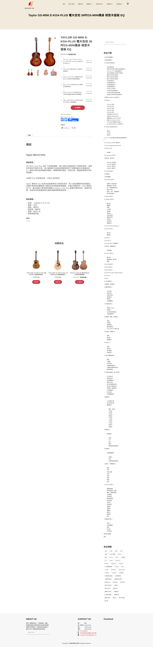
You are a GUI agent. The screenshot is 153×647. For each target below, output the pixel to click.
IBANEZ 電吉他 (111, 168)
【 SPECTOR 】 (108, 148)
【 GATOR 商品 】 (109, 484)
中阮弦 (110, 421)
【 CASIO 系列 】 (108, 228)
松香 (110, 459)
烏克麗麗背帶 (110, 394)
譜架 (108, 527)
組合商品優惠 (107, 534)
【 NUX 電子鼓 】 (108, 264)
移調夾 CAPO (110, 308)
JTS (106, 560)
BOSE (119, 554)
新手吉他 (115, 582)
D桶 (106, 557)
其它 (105, 536)
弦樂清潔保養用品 (113, 461)
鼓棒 (108, 359)
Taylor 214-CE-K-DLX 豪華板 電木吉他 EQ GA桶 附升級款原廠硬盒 (73, 78)
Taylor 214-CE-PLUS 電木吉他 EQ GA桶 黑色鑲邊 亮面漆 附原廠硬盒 (72, 93)
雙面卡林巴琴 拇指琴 (112, 75)
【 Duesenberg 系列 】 (110, 155)
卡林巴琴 (121, 572)
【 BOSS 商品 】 (108, 267)
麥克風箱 (109, 500)
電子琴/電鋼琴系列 (112, 384)
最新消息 (80, 4)
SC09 (122, 566)
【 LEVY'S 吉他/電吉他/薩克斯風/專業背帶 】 (115, 138)
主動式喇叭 (110, 215)
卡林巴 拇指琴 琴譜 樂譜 (113, 92)
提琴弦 (108, 299)
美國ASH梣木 (108, 591)
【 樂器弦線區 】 (108, 287)
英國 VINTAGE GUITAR (113, 120)
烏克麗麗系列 (110, 380)
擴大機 (108, 213)
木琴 (108, 470)
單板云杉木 (107, 582)
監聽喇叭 (109, 223)
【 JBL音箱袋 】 (108, 281)
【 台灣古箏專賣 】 (109, 57)
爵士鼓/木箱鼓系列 (112, 386)
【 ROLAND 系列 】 (109, 179)
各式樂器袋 (110, 390)
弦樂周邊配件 (110, 453)
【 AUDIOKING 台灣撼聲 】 (111, 243)
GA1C (116, 557)
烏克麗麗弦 (110, 301)
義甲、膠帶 (112, 409)
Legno (111, 560)
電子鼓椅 (109, 363)
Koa (70, 117)
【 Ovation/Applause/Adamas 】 (113, 145)
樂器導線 (109, 324)
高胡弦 (110, 415)
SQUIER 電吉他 (111, 166)
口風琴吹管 (118, 576)
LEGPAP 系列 (110, 108)
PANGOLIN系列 (111, 88)
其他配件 (109, 352)
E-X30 (111, 557)
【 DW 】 (106, 278)
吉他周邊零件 (110, 314)
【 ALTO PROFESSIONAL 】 (112, 226)
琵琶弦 (110, 426)
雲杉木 (114, 597)
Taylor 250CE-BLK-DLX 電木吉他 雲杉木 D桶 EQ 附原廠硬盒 (73, 101)
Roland (116, 566)
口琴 (108, 474)
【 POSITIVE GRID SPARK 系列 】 (113, 272)
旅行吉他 (122, 582)
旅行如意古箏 (110, 403)
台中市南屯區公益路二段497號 (88, 633)
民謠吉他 (109, 221)
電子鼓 (108, 257)
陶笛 (108, 479)
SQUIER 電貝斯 (111, 164)
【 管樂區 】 (107, 429)
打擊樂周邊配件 (111, 365)
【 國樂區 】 (107, 397)
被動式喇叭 (110, 217)
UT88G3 (107, 572)
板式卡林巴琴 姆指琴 (112, 79)
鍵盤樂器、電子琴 (111, 185)
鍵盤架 (108, 510)
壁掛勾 (108, 512)
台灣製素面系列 (111, 86)
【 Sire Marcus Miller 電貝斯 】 (112, 142)
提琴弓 (110, 457)
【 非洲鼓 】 (107, 174)
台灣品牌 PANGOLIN (112, 114)
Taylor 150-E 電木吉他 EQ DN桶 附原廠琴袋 (72, 70)
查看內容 (36, 282)
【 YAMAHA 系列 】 (109, 199)
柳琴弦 (110, 425)
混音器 (108, 211)
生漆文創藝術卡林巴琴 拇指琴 (115, 73)
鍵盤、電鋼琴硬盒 (111, 492)
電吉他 (108, 135)
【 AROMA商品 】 (109, 171)
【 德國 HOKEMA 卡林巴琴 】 (112, 97)
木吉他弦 (109, 291)
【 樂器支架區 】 (108, 519)
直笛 (108, 476)
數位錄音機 (110, 326)
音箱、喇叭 (110, 189)
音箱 (108, 261)
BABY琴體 (112, 554)
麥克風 (108, 219)
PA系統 (109, 209)
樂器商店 (89, 4)
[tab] (29, 135)
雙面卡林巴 (107, 597)
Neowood (113, 563)
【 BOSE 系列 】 (108, 270)
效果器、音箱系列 (111, 388)
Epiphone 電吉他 (111, 162)
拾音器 (108, 310)
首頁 (64, 4)
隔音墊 (108, 514)
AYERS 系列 (110, 106)
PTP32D (121, 563)
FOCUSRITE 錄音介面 (113, 328)
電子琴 (108, 233)
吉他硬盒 (109, 494)
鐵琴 (108, 468)
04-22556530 (83, 631)
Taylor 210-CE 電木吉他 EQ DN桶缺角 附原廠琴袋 (73, 85)
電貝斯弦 (109, 297)
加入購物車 (77, 107)
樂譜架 (108, 506)
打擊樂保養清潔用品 (112, 367)
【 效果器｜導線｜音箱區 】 (111, 316)
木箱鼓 (108, 361)
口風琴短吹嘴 (108, 579)
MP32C (107, 563)
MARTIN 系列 (110, 110)
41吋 (121, 551)
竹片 (110, 440)
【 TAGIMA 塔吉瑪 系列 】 (111, 127)
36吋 (111, 551)
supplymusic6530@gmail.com (88, 635)
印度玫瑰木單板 (109, 576)
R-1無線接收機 (108, 566)
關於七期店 (72, 4)
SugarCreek (122, 569)
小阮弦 (110, 411)
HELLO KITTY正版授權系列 (114, 71)
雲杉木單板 (122, 597)
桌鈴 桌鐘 (109, 472)
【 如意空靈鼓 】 (108, 60)
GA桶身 (123, 557)
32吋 (106, 551)
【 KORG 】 (107, 237)
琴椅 (108, 523)
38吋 (116, 551)
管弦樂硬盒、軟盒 (111, 490)
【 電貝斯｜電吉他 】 (109, 158)
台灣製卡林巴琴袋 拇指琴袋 (114, 94)
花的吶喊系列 (110, 81)
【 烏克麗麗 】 (108, 176)
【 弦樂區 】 (107, 448)
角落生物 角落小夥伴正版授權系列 (116, 69)
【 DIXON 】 (107, 275)
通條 (110, 444)
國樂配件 (109, 405)
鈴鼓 (108, 477)
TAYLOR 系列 (66, 114)
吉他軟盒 (109, 496)
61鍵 (106, 554)
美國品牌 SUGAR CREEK (114, 118)
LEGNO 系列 (110, 112)
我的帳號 (118, 4)
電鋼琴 (108, 205)
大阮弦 (110, 423)
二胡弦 (110, 419)
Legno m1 (117, 560)
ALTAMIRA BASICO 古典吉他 (115, 124)
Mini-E (72, 117)
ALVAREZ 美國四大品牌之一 (114, 122)
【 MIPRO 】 (107, 342)
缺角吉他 (115, 588)
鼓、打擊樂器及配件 (112, 187)
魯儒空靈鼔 (110, 369)
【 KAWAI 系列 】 (109, 196)
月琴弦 (110, 413)
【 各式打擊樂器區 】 (109, 355)
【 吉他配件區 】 (108, 303)
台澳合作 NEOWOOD (113, 116)
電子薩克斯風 (110, 193)
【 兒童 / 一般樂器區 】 (110, 463)
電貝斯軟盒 (110, 498)
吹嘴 (110, 438)
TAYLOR (65, 117)
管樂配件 (109, 433)
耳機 (108, 207)
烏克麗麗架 (110, 525)
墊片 (110, 442)
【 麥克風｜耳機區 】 (109, 331)
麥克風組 (109, 350)
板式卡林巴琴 (108, 585)
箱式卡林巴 (107, 588)
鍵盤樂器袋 (110, 488)
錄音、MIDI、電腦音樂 (113, 191)
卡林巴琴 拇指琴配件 (112, 90)
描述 (29, 135)
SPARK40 (113, 569)
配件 (108, 481)
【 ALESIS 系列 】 (109, 253)
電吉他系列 (110, 378)
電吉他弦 (109, 293)
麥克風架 (109, 504)
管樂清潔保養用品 (113, 446)
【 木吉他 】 (107, 100)
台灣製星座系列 (111, 84)
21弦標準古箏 (110, 401)
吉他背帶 (109, 392)
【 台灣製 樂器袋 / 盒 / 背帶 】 (112, 372)
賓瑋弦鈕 (116, 594)
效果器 (108, 323)
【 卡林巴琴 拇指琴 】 (110, 63)
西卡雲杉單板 (108, 594)
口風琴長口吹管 (118, 579)
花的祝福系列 (110, 67)
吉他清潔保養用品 (111, 312)
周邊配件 (109, 339)
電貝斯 (108, 152)
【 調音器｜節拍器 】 (109, 284)
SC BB (106, 569)
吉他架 (108, 502)
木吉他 (108, 133)
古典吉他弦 (110, 295)
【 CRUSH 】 (107, 240)
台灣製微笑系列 (111, 82)
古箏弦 (110, 417)
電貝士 (108, 131)
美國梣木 (116, 591)
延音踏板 (109, 250)
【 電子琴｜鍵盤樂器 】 (110, 246)
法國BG (116, 585)
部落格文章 (99, 4)
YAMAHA (114, 572)
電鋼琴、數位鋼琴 (111, 183)
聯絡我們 (109, 4)
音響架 (108, 508)
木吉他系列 (110, 376)
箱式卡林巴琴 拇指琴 (112, 77)
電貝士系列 (110, 382)
